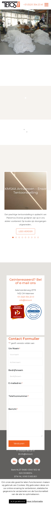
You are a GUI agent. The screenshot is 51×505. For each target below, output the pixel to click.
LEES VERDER (26, 231)
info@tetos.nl (25, 300)
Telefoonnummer (18, 396)
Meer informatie (34, 501)
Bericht (13, 409)
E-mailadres (15, 383)
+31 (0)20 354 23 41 (33, 4)
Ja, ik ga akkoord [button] (17, 501)
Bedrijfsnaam (15, 370)
